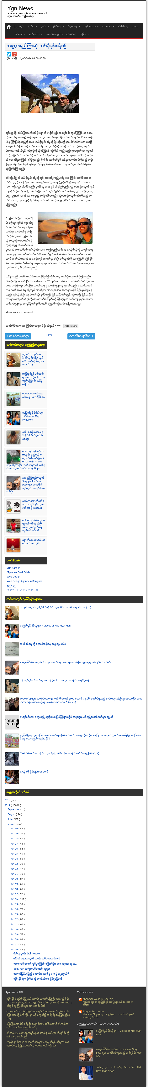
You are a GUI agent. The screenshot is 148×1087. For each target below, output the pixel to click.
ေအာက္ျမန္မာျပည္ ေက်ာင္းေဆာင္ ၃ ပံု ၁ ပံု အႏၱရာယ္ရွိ (41, 974)
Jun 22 (14, 869)
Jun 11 (14, 924)
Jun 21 (14, 874)
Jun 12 (14, 919)
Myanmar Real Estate (18, 572)
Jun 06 (14, 950)
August (12, 814)
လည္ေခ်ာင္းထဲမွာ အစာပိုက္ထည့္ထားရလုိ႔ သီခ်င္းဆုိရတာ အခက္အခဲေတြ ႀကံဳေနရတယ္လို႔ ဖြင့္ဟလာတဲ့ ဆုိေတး (38, 1044)
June (10, 824)
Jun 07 (14, 945)
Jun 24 (14, 859)
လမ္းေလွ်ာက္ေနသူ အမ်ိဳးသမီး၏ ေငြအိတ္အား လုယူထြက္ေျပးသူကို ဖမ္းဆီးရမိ (33, 526)
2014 (8, 805)
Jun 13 (14, 914)
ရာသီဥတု (71, 34)
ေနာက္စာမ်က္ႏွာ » (81, 336)
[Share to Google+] (14, 54)
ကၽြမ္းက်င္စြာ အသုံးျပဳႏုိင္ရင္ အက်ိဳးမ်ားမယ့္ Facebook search (108, 1004)
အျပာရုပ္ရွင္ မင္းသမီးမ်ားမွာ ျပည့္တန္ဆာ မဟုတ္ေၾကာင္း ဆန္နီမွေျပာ (33, 379)
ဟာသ (135, 26)
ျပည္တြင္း (19, 26)
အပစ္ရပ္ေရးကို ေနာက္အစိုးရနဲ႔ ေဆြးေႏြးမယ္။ (43, 644)
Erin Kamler (13, 568)
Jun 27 (14, 844)
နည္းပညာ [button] (34, 34)
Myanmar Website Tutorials (98, 999)
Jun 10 (14, 929)
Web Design (13, 577)
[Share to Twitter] (9, 54)
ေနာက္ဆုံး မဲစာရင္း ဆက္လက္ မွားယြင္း (33, 542)
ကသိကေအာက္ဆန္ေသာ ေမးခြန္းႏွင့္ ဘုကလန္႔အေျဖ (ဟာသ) (33, 505)
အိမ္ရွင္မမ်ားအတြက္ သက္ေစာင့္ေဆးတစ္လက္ (37, 959)
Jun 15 (14, 904)
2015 (8, 800)
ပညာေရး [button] (108, 26)
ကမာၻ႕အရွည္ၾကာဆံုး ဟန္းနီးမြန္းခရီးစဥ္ (36, 46)
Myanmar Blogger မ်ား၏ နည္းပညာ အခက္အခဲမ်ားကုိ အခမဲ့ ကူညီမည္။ (108, 1016)
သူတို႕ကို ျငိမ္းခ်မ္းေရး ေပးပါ (34, 772)
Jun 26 (14, 849)
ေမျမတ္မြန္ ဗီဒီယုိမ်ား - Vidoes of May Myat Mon (33, 416)
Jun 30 (14, 829)
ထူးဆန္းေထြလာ (54, 34)
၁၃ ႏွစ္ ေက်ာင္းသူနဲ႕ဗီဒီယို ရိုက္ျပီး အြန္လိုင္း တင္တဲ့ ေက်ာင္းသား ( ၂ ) (33, 360)
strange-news (71, 326)
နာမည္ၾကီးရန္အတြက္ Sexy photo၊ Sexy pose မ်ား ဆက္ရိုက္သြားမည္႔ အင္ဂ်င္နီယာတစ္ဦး (26, 485)
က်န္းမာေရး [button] (90, 26)
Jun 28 (14, 839)
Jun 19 (14, 884)
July (10, 819)
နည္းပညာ (12, 585)
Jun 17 (14, 894)
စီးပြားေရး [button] (73, 26)
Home (49, 335)
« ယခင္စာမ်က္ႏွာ (18, 336)
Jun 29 (14, 834)
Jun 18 (14, 889)
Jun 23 (14, 864)
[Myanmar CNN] (9, 27)
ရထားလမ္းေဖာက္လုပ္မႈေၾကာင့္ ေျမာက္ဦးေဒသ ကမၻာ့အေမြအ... (45, 964)
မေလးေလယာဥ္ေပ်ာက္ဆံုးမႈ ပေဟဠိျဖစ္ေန (33, 395)
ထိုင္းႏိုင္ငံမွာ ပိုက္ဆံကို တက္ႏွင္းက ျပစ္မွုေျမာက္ (37, 979)
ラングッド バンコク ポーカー (24, 590)
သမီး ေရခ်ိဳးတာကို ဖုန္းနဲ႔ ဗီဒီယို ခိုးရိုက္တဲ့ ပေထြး (32, 436)
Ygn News (20, 9)
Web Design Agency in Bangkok (24, 581)
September (14, 809)
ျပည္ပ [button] (31, 26)
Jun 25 (14, 854)
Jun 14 (14, 909)
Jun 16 (14, 899)
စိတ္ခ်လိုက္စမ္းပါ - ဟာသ (26, 954)
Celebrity (123, 26)
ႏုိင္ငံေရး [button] (57, 26)
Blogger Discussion (93, 1011)
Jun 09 (14, 934)
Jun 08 (14, 939)
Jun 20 (14, 879)
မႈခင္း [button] (44, 26)
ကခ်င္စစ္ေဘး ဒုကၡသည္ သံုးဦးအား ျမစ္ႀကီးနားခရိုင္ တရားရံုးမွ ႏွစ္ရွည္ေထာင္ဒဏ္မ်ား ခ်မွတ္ (66, 717)
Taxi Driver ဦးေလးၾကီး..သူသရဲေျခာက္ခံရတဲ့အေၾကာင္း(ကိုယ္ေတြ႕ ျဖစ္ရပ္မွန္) (59, 753)
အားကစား (20, 34)
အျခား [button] (83, 34)
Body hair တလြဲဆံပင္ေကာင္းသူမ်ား (31, 969)
